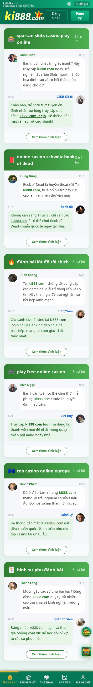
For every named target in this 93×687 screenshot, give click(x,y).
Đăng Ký (80, 15)
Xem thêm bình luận (46, 137)
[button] (86, 651)
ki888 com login (33, 116)
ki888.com (19, 220)
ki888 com (45, 69)
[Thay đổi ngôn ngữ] (69, 3)
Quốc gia (82, 4)
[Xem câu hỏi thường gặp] (86, 632)
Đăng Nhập (56, 15)
